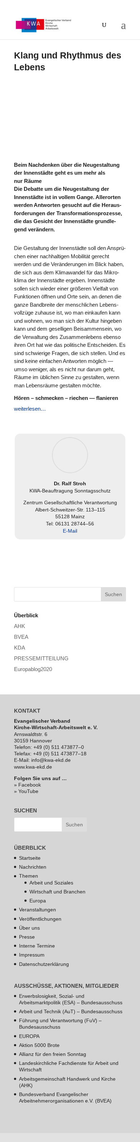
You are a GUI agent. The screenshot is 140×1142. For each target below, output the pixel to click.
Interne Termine (37, 946)
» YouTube (26, 791)
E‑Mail (70, 531)
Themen (28, 876)
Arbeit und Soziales (51, 883)
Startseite (30, 858)
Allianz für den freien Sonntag (52, 1054)
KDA (19, 648)
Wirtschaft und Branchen (57, 892)
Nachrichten (32, 867)
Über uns (29, 928)
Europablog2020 (33, 669)
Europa (37, 900)
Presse (27, 937)
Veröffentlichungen (40, 919)
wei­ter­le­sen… (30, 409)
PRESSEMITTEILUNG (41, 658)
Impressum (32, 955)
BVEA (21, 637)
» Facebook (27, 785)
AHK (19, 626)
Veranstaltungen (37, 909)
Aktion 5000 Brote (39, 1045)
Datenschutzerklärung (44, 964)
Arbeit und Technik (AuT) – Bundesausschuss (70, 1011)
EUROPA (29, 1036)
